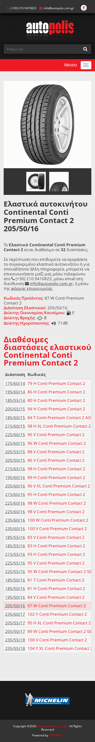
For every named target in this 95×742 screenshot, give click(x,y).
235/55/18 (15, 640)
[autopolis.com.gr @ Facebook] (84, 8)
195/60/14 (15, 392)
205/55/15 (15, 452)
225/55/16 (15, 563)
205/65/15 (15, 409)
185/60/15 (15, 417)
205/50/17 (15, 631)
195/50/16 (15, 597)
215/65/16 (15, 468)
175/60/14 (15, 383)
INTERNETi (56, 735)
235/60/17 (15, 614)
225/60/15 (15, 434)
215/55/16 (15, 554)
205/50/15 (15, 460)
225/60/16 (15, 503)
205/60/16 (15, 486)
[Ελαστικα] (47, 30)
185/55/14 (15, 400)
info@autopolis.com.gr (59, 8)
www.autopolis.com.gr (52, 726)
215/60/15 (15, 426)
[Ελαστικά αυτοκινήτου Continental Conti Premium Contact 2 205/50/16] (47, 124)
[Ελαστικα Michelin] (47, 700)
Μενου (70, 65)
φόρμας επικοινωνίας (31, 288)
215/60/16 (15, 494)
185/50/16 (15, 580)
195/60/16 (15, 477)
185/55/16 (15, 537)
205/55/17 (15, 623)
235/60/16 (15, 520)
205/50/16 (15, 605)
